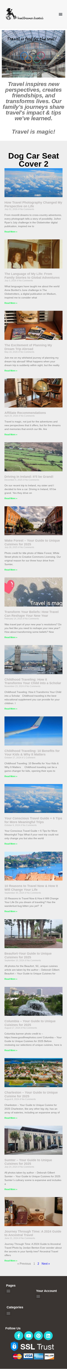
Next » (46, 1263)
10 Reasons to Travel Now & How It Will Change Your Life (31, 887)
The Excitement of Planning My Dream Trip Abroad (28, 347)
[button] (60, 14)
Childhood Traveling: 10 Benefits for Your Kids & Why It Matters (32, 752)
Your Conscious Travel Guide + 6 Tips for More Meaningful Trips (33, 820)
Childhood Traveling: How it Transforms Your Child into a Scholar (32, 681)
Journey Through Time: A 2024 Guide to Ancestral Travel (32, 1233)
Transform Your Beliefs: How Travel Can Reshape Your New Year (31, 613)
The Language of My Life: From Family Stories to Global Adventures (32, 275)
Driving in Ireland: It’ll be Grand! (28, 476)
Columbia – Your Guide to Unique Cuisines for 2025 (30, 1023)
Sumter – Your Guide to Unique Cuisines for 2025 (28, 1162)
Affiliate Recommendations (25, 413)
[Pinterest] (38, 1335)
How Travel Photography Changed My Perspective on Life (33, 204)
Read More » (10, 231)
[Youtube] (28, 1335)
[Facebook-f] (18, 1335)
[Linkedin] (48, 1335)
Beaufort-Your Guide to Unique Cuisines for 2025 (28, 955)
